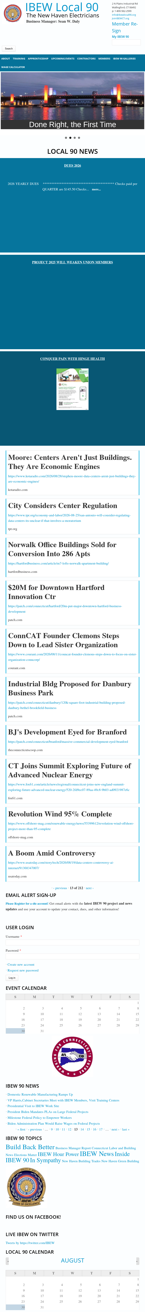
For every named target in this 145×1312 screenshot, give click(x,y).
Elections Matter (25, 1154)
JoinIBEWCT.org (120, 18)
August (72, 1260)
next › (90, 888)
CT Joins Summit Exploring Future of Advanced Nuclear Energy (69, 770)
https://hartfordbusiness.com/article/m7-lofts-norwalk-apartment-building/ (58, 563)
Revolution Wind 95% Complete (60, 813)
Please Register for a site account (26, 903)
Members (104, 58)
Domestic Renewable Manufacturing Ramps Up (40, 1094)
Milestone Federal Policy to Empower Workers (40, 1117)
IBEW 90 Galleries (124, 58)
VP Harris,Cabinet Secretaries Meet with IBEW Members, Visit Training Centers (63, 1100)
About (5, 58)
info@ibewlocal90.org (124, 14)
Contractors (86, 58)
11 (63, 1129)
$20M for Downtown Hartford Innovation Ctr (56, 591)
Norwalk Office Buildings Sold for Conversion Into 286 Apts (62, 549)
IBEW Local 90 (62, 7)
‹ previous (60, 888)
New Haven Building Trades (81, 1161)
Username (14, 936)
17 (101, 1129)
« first (21, 1129)
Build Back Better (30, 1146)
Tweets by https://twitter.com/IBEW (30, 1242)
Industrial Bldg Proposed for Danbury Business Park (69, 688)
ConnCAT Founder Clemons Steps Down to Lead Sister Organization (63, 640)
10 (57, 1129)
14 (82, 1129)
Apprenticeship (38, 58)
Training (19, 58)
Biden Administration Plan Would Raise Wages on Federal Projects (54, 1123)
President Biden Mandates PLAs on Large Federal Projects (48, 1111)
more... (96, 189)
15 (88, 1129)
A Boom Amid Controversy (52, 852)
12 (69, 1129)
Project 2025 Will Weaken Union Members (72, 262)
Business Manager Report (73, 1148)
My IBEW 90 (120, 36)
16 (94, 1129)
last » (126, 1129)
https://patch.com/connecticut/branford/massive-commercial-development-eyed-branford (68, 741)
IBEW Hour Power (58, 1154)
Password (13, 950)
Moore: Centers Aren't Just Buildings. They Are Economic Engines (70, 461)
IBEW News (97, 1153)
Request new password (23, 970)
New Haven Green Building (120, 1161)
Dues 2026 (72, 165)
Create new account (21, 964)
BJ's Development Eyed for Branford (67, 731)
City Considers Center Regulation (62, 505)
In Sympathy (45, 1160)
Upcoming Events (62, 58)
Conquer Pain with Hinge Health (72, 358)
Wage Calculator (13, 67)
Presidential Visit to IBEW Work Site (33, 1106)
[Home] (13, 21)
